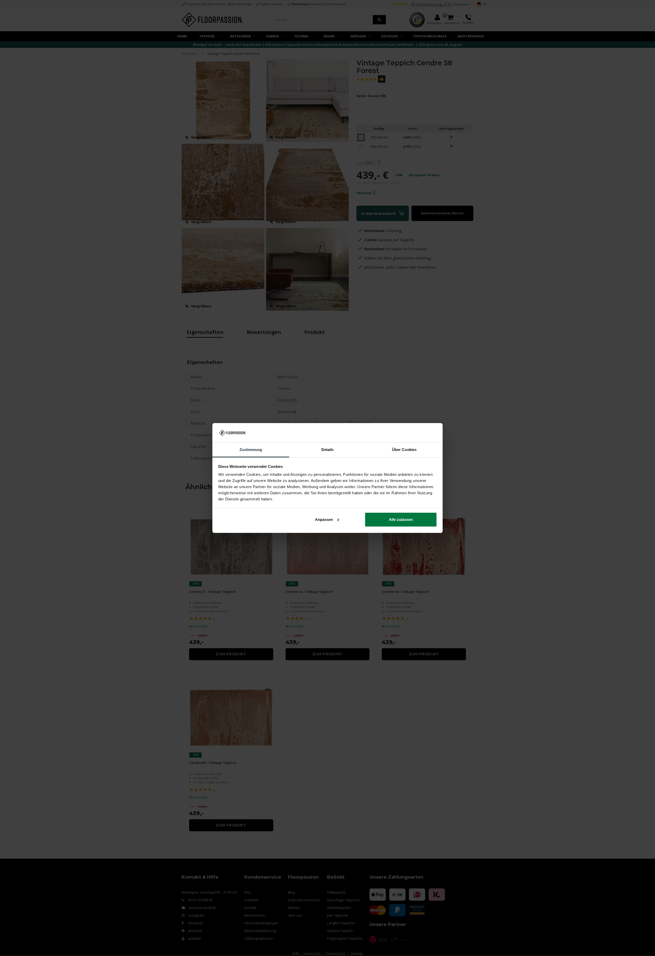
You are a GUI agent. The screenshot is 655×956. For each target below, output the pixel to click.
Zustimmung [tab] (250, 449)
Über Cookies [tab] (404, 449)
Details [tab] (327, 449)
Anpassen (324, 519)
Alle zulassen (401, 519)
